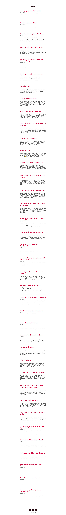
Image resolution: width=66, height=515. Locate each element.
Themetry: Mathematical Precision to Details (31, 272)
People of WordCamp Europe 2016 (30, 285)
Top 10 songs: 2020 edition (28, 23)
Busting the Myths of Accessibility (30, 111)
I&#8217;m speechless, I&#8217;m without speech (30, 491)
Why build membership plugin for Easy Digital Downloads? (32, 427)
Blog (47, 2)
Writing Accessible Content (28, 98)
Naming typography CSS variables (30, 11)
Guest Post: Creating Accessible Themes (32, 34)
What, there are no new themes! (30, 478)
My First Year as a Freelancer (29, 323)
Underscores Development (28, 138)
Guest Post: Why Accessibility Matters (31, 47)
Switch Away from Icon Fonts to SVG (31, 311)
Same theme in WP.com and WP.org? (31, 440)
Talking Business (25, 360)
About (50, 2)
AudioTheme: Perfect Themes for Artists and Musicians (32, 219)
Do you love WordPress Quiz (29, 400)
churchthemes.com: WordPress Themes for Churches (32, 204)
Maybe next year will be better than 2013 (32, 453)
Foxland (13, 2)
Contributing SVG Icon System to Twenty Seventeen (33, 124)
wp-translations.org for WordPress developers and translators (31, 465)
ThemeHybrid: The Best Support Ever (31, 232)
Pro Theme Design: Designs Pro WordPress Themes (30, 245)
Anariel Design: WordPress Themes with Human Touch (32, 259)
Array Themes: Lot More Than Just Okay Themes (32, 176)
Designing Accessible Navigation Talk (31, 162)
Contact (53, 2)
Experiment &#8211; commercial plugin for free (32, 413)
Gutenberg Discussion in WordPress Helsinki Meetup (31, 60)
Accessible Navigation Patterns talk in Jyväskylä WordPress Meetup (32, 386)
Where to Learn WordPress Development (32, 372)
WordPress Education (27, 347)
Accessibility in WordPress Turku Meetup (33, 298)
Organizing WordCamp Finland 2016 (31, 335)
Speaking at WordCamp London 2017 (31, 74)
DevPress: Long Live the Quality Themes (32, 190)
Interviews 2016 (25, 150)
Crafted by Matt (25, 86)
